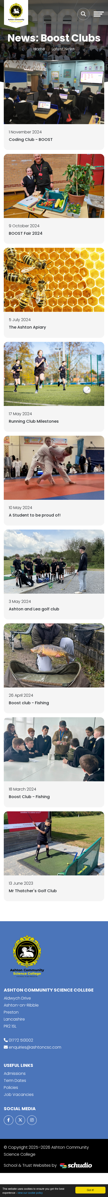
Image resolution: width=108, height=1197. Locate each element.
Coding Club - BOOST (31, 139)
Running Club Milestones (34, 421)
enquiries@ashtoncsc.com (35, 1047)
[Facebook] (8, 1120)
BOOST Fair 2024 (25, 233)
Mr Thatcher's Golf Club (33, 891)
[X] (20, 1120)
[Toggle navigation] (98, 14)
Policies (11, 1087)
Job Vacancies (19, 1094)
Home (39, 49)
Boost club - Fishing (29, 703)
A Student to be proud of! (35, 515)
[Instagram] (32, 1120)
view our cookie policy (30, 1192)
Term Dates (15, 1080)
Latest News (63, 49)
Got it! (90, 1190)
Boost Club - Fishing (29, 797)
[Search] (83, 14)
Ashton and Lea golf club (34, 609)
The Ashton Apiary (27, 327)
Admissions (15, 1073)
